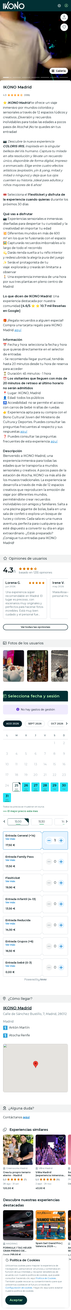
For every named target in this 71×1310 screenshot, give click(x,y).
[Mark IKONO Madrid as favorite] (64, 27)
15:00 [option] (18, 821)
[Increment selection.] (61, 840)
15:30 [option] (41, 821)
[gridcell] (16, 787)
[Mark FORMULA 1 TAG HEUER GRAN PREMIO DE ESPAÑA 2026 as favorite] (28, 1214)
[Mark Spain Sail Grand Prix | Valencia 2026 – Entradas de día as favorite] (61, 1214)
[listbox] (35, 821)
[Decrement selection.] (49, 840)
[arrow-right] (66, 723)
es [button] (59, 5)
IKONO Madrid (17, 1008)
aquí (17, 330)
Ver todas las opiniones (35, 627)
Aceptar (16, 1300)
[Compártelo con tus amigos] (64, 17)
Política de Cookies (46, 1278)
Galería (61, 71)
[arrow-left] (4, 821)
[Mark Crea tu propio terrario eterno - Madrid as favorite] (28, 1138)
